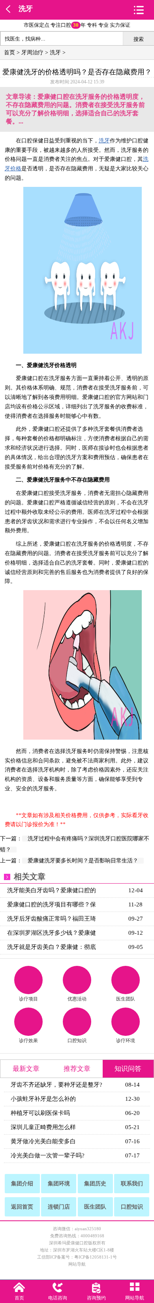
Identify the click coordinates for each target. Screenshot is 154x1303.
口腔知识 (77, 1040)
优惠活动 (77, 999)
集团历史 (95, 1184)
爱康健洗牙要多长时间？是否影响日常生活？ (83, 861)
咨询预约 (96, 1298)
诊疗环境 (125, 1040)
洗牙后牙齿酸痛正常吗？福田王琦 (51, 918)
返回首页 (22, 1207)
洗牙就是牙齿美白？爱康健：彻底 (51, 947)
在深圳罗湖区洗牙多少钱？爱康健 (51, 933)
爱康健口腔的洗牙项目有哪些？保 (51, 904)
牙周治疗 (32, 52)
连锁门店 (59, 1207)
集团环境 (59, 1184)
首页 (9, 52)
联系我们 (132, 1184)
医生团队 (125, 999)
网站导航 (77, 1264)
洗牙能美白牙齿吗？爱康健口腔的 (51, 890)
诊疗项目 (28, 999)
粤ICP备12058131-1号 (95, 1257)
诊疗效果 (28, 1040)
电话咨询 (57, 1298)
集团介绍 (22, 1184)
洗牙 (26, 9)
